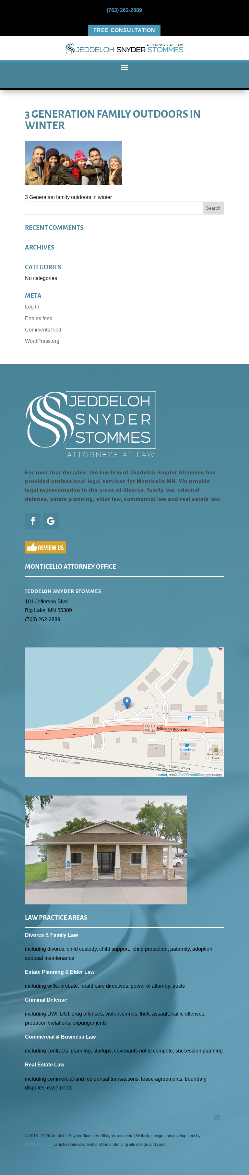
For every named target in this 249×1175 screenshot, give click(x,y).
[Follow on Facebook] (33, 521)
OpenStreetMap (190, 774)
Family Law (64, 935)
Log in (32, 306)
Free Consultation (124, 30)
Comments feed (43, 329)
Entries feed (39, 318)
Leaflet (161, 774)
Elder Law (82, 972)
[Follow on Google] (51, 521)
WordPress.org (42, 341)
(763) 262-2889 (124, 10)
